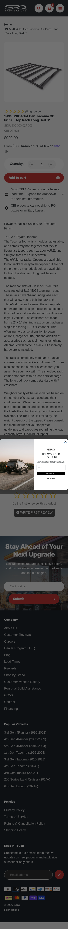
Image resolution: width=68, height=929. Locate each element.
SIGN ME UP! (51, 473)
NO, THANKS (51, 478)
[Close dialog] (65, 441)
